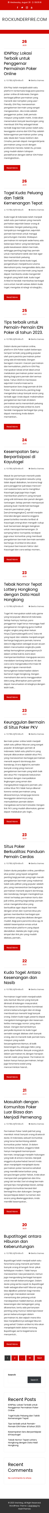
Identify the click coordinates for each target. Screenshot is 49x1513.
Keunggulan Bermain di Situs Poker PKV (24, 724)
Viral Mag (32, 1505)
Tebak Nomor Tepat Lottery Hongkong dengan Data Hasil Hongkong (23, 591)
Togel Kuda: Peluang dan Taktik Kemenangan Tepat (23, 198)
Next (39, 1357)
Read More (12, 167)
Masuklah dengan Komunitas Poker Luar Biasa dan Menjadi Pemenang (23, 1109)
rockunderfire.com (24, 19)
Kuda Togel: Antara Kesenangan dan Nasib (22, 977)
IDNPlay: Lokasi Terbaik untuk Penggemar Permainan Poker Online (20, 63)
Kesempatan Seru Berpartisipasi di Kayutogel (21, 457)
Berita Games (37, 80)
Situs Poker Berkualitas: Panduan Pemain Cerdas (24, 852)
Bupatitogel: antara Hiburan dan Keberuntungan (22, 1241)
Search (12, 1374)
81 (30, 1357)
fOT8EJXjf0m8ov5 (14, 80)
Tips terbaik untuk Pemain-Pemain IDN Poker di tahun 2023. (23, 327)
